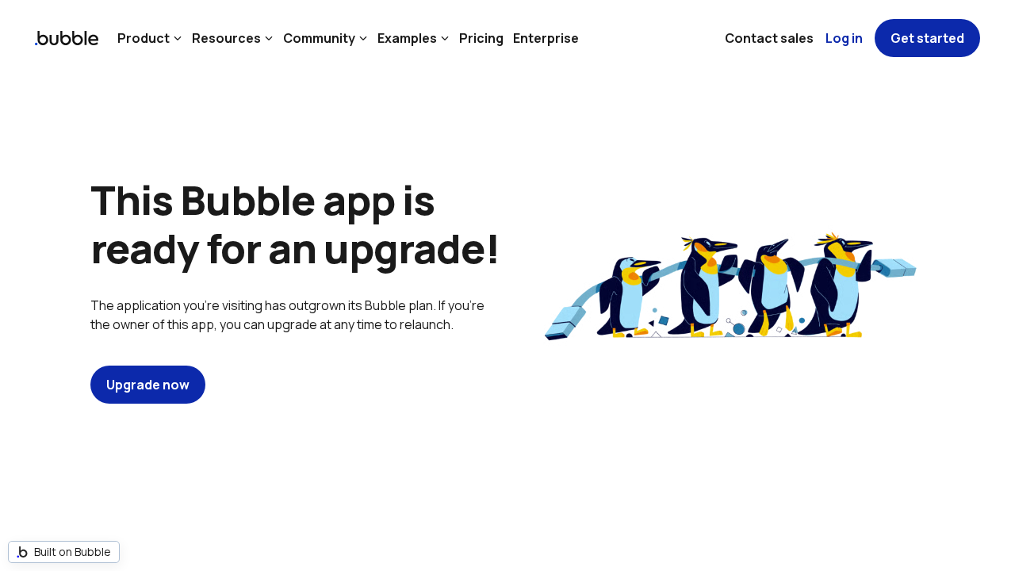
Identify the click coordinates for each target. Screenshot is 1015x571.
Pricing (481, 38)
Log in (844, 38)
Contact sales (769, 38)
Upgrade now (148, 384)
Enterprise (546, 38)
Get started (927, 38)
